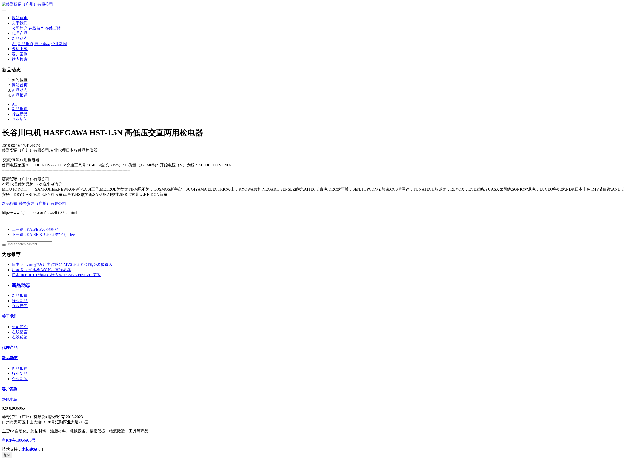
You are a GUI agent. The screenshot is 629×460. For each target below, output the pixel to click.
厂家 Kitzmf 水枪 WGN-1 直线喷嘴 (41, 270)
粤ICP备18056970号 (19, 440)
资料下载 (20, 49)
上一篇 (35, 229)
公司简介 (20, 28)
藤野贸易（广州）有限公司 (42, 203)
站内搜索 (20, 59)
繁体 (7, 455)
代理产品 (20, 33)
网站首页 (20, 18)
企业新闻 (59, 44)
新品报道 (25, 44)
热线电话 (10, 399)
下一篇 (43, 234)
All (14, 44)
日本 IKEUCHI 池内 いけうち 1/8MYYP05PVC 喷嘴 (56, 275)
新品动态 (20, 38)
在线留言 (36, 28)
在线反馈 (53, 28)
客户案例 (20, 54)
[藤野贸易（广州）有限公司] (314, 4)
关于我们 (20, 23)
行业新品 (42, 44)
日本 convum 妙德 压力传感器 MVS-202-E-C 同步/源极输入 (62, 264)
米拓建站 (30, 449)
